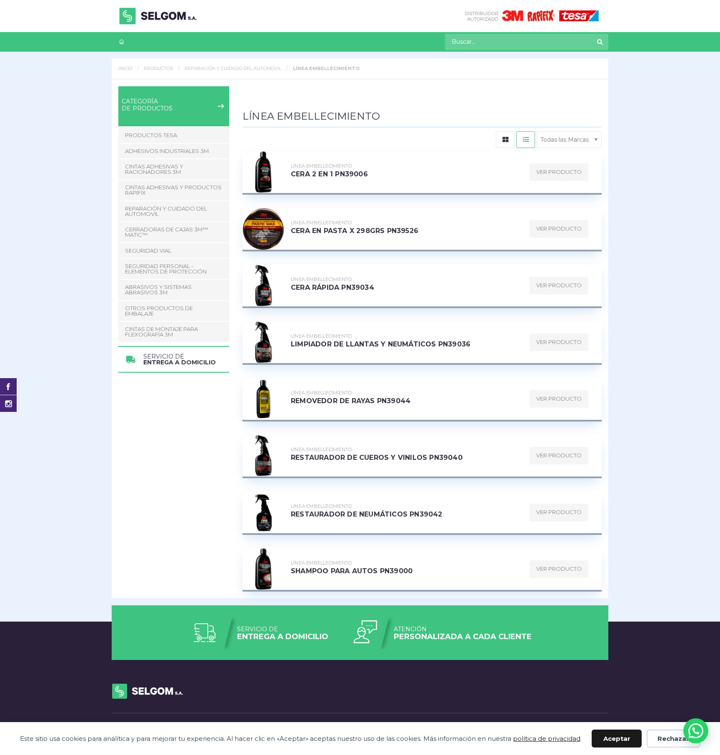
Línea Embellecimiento (326, 68)
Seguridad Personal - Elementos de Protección (166, 269)
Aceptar (616, 738)
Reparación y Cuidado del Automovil (233, 68)
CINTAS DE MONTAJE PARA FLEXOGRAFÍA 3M (161, 332)
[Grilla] (505, 139)
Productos (158, 68)
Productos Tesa (151, 135)
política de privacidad (546, 738)
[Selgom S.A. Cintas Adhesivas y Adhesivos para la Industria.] (158, 16)
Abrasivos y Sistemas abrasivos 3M (158, 289)
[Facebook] (8, 386)
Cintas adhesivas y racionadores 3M (154, 169)
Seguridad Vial (148, 250)
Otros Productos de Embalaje (159, 311)
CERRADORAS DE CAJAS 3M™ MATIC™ (166, 232)
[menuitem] (122, 42)
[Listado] (525, 139)
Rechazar (673, 738)
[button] (695, 730)
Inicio (125, 68)
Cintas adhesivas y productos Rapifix (173, 190)
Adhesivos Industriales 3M (167, 151)
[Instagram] (8, 403)
